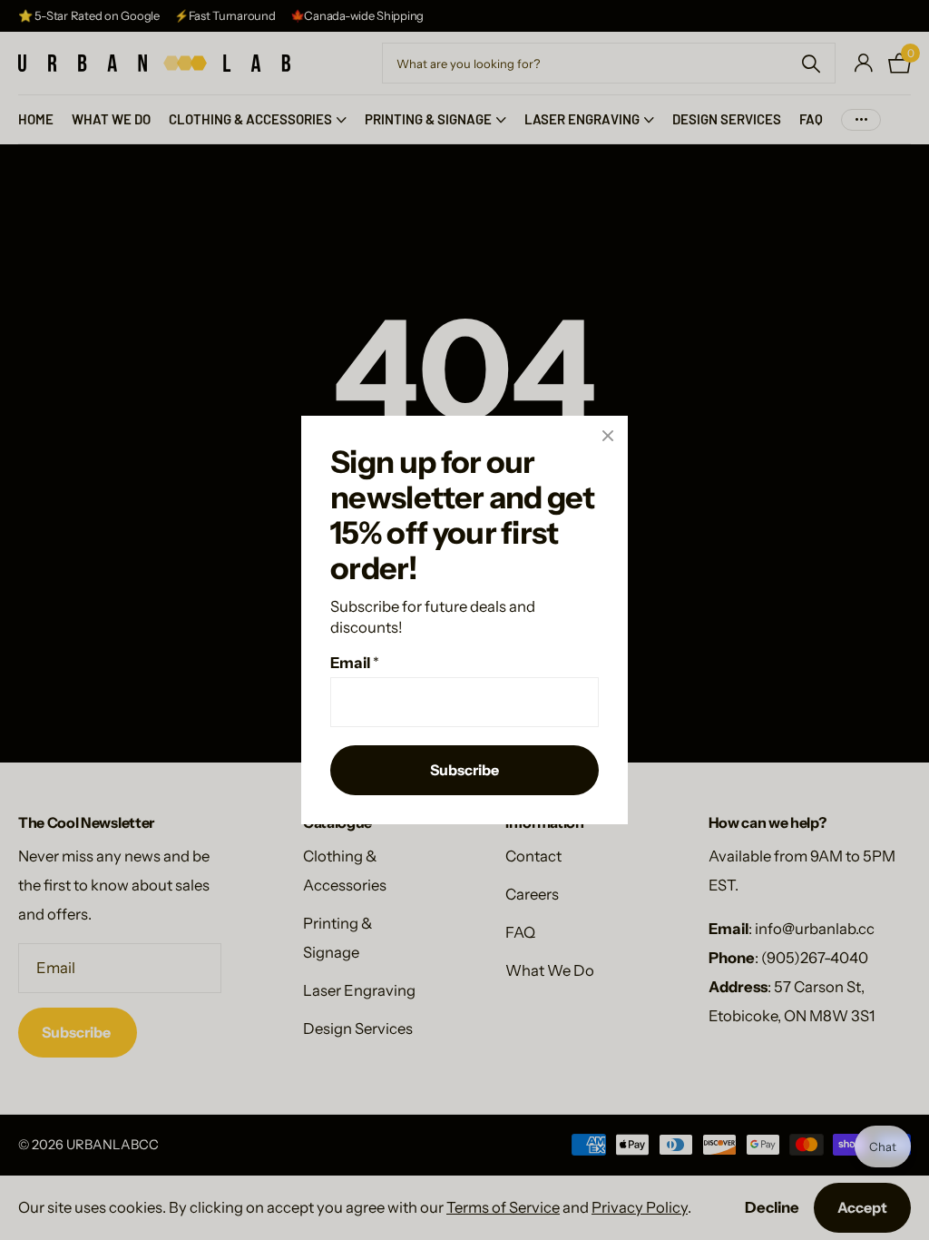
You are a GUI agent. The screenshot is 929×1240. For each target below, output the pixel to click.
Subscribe (464, 770)
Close (608, 436)
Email (354, 663)
